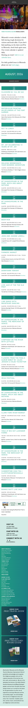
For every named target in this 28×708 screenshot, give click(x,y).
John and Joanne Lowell (13, 236)
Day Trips (3, 582)
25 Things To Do (4, 562)
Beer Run (5, 220)
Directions (21, 98)
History (3, 554)
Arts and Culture (5, 564)
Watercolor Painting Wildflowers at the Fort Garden (13, 110)
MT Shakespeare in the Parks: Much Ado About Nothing (12, 394)
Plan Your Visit (5, 579)
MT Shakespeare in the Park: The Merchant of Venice (12, 453)
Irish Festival (8, 378)
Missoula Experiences (6, 598)
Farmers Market (9, 252)
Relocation (3, 556)
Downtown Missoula (5, 552)
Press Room (4, 574)
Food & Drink (4, 568)
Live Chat (15, 535)
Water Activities (4, 571)
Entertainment (4, 565)
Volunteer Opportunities (6, 602)
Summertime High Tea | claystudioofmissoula (12, 472)
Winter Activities (4, 572)
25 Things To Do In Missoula (7, 590)
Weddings (3, 585)
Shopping (3, 569)
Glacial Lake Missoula (6, 553)
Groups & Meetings (5, 583)
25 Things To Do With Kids (7, 591)
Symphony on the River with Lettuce (12, 341)
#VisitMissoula (10, 541)
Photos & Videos (4, 600)
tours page (15, 65)
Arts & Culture (12, 31)
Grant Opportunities (5, 603)
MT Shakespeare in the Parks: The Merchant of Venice (12, 321)
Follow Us (3, 514)
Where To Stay (5, 577)
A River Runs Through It (6, 550)
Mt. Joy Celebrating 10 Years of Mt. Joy (11, 146)
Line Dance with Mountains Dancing (10, 302)
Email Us (8, 535)
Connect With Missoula (8, 596)
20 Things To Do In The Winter (7, 592)
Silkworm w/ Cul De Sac (12, 92)
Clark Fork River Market (13, 413)
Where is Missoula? (5, 559)
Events (2, 567)
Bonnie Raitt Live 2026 (11, 489)
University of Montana (6, 557)
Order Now (14, 631)
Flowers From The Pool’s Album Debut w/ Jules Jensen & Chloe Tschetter (13, 360)
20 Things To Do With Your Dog (8, 594)
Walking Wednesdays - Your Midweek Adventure (13, 164)
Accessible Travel (5, 586)
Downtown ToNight (10, 270)
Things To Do (4, 31)
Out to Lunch (7, 128)
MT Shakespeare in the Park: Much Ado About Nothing (12, 183)
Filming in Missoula (5, 599)
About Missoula (6, 549)
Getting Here (4, 580)
